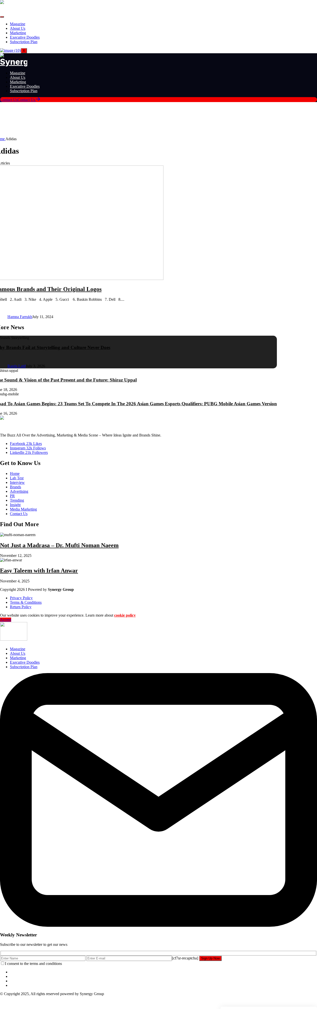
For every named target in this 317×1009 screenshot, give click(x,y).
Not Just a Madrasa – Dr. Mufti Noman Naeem (59, 545)
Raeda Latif (16, 366)
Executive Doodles (25, 37)
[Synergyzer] (13, 62)
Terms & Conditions (26, 602)
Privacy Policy (21, 598)
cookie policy (125, 615)
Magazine (17, 24)
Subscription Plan (23, 42)
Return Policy (20, 607)
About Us (17, 28)
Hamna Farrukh (19, 317)
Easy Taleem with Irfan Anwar (39, 570)
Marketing (18, 33)
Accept (5, 620)
